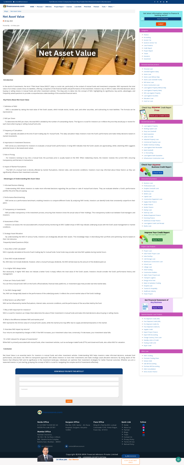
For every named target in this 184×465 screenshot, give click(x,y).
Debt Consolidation (150, 369)
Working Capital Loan (150, 129)
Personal (40, 6)
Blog (78, 2)
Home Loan (147, 74)
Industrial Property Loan (151, 139)
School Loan (148, 264)
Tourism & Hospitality (150, 288)
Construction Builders (150, 272)
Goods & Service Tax (150, 43)
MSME (32, 6)
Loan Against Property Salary (153, 90)
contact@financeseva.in (76, 446)
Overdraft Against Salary (151, 72)
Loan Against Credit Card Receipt (154, 223)
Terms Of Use (129, 442)
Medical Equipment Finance (152, 215)
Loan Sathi (78, 6)
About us (127, 427)
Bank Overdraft (148, 150)
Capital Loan (148, 196)
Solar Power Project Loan (152, 253)
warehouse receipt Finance (152, 221)
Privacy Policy (129, 439)
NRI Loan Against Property (152, 93)
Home (126, 425)
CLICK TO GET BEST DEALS (130, 461)
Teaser (74, 2)
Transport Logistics (150, 278)
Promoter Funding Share (151, 358)
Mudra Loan (147, 226)
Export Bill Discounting (151, 335)
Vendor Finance (148, 207)
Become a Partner (58, 2)
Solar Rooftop (148, 256)
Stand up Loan (148, 212)
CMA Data (48, 6)
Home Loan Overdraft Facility (153, 80)
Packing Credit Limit (150, 343)
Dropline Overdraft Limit (151, 188)
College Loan (148, 267)
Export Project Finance (151, 332)
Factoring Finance (149, 218)
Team (50, 2)
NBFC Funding (148, 355)
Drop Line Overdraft (150, 131)
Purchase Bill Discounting (151, 366)
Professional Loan (149, 186)
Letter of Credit (148, 137)
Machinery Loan (149, 191)
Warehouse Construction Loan (153, 262)
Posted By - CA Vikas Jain (11, 25)
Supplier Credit (148, 329)
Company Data (67, 2)
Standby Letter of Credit (151, 340)
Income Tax (147, 40)
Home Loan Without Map (152, 77)
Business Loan (148, 183)
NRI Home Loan (149, 82)
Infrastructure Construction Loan (154, 158)
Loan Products (148, 45)
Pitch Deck (87, 6)
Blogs (6, 11)
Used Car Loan (148, 101)
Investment (147, 59)
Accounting (147, 37)
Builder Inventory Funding (152, 145)
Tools (104, 6)
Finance (146, 35)
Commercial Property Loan (152, 142)
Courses (69, 6)
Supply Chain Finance (150, 202)
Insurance (147, 56)
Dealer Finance (148, 204)
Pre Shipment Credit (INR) (152, 319)
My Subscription (106, 2)
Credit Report (148, 48)
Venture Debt (148, 361)
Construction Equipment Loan (153, 199)
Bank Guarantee (149, 134)
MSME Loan (147, 194)
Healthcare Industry (150, 291)
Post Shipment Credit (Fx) (152, 327)
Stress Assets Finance (150, 372)
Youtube (82, 2)
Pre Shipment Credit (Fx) (151, 324)
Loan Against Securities (151, 96)
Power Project (148, 294)
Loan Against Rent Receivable (153, 147)
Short (86, 2)
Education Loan (148, 98)
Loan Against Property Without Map (155, 88)
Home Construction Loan (151, 85)
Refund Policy (129, 444)
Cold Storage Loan (149, 259)
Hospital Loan (148, 286)
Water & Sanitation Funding (152, 283)
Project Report (59, 6)
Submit (69, 401)
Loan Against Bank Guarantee (153, 155)
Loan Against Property (151, 126)
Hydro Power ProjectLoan (152, 275)
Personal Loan (148, 69)
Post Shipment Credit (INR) (152, 321)
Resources (92, 2)
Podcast (96, 6)
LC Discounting (148, 153)
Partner (127, 430)
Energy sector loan (149, 280)
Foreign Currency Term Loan (153, 337)
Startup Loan (148, 210)
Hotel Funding (148, 270)
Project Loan (148, 251)
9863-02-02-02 (131, 456)
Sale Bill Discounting (150, 364)
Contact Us (98, 2)
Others (110, 6)
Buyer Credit (147, 345)
